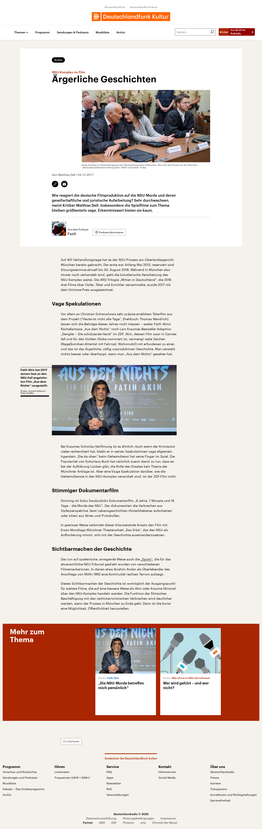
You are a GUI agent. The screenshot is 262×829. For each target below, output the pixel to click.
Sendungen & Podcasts (73, 32)
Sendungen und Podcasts (20, 777)
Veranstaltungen (117, 794)
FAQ (109, 771)
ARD (102, 822)
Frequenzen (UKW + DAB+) (72, 777)
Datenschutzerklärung (101, 818)
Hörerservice (167, 771)
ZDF (114, 822)
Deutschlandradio (222, 771)
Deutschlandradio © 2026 (131, 814)
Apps (109, 777)
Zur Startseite (71, 741)
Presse (214, 777)
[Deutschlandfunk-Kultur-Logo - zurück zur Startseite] (131, 16)
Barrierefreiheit (220, 800)
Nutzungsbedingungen (138, 818)
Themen (19, 32)
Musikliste (102, 32)
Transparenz (218, 789)
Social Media (167, 777)
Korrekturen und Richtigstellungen (233, 794)
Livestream (62, 771)
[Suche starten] (212, 32)
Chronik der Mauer (165, 822)
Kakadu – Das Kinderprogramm (24, 789)
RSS (109, 789)
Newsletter (113, 783)
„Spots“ (147, 559)
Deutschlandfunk (115, 7)
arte (143, 822)
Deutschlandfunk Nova (143, 7)
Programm (42, 32)
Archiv (120, 32)
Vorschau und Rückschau (20, 771)
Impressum (168, 818)
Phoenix (128, 822)
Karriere (215, 783)
